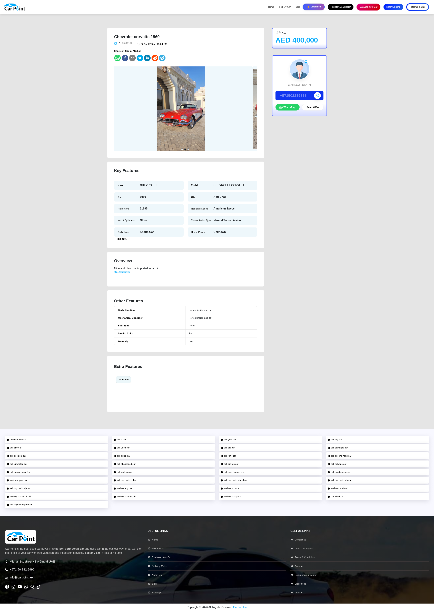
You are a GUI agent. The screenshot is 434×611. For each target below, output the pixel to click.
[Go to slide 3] (188, 149)
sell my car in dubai (126, 480)
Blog (298, 7)
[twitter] (139, 58)
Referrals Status (418, 7)
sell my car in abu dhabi (235, 480)
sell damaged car (339, 447)
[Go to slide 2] (185, 149)
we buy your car (232, 488)
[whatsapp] (117, 58)
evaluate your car (18, 480)
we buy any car (124, 488)
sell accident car (18, 456)
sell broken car (231, 464)
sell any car (15, 447)
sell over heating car (234, 472)
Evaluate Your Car (368, 7)
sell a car (121, 439)
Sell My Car (285, 7)
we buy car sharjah (126, 496)
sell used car (123, 447)
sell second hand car (341, 456)
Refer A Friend (393, 7)
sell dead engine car (341, 472)
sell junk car (230, 456)
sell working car (124, 472)
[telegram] (162, 58)
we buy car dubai (339, 488)
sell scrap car (123, 456)
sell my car (336, 439)
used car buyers (18, 439)
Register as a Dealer (341, 7)
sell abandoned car (126, 464)
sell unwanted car (18, 464)
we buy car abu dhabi (20, 496)
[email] (132, 58)
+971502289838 (293, 95)
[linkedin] (147, 58)
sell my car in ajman (20, 488)
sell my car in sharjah (341, 480)
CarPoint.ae (240, 607)
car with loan (337, 496)
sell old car (229, 447)
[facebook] (125, 58)
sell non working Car (20, 472)
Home (271, 7)
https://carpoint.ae (122, 272)
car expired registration (21, 504)
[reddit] (154, 58)
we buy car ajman (232, 496)
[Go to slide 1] (182, 149)
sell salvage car (338, 464)
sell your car (230, 439)
